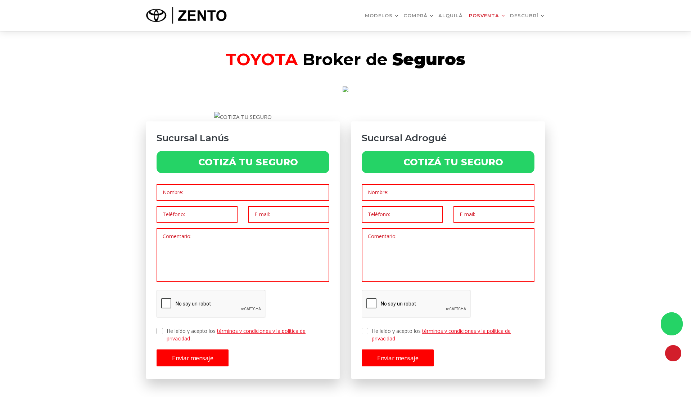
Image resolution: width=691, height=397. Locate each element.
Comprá (415, 15)
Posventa (484, 15)
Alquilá (450, 15)
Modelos (379, 15)
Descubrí (524, 15)
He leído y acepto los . (236, 334)
